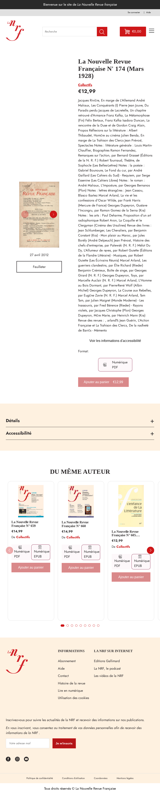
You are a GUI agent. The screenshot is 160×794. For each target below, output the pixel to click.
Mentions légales (125, 778)
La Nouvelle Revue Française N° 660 (75, 524)
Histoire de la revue (71, 683)
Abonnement (67, 661)
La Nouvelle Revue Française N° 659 (24, 524)
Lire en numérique (70, 690)
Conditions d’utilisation (73, 778)
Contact (63, 675)
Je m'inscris (64, 743)
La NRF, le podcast (107, 668)
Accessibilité (18, 433)
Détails (13, 421)
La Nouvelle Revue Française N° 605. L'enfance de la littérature (130, 533)
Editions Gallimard (107, 661)
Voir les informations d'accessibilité (115, 341)
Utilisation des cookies (73, 697)
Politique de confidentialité (39, 778)
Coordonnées (101, 778)
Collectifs (85, 85)
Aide (61, 668)
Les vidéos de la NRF (109, 675)
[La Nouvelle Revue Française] (17, 672)
